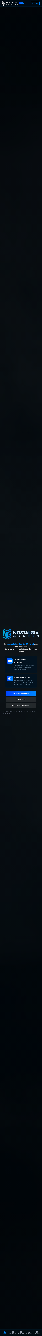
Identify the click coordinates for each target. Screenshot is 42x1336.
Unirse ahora (21, 699)
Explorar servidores (21, 693)
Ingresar (35, 3)
